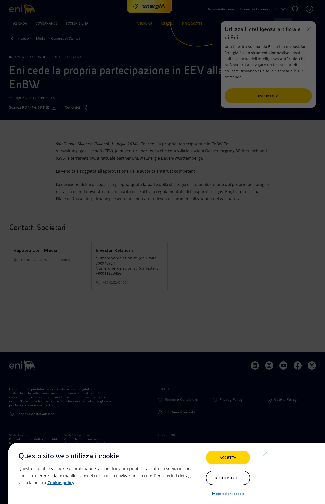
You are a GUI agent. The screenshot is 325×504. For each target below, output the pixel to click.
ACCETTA (228, 458)
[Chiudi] (265, 454)
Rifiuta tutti (228, 478)
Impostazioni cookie (228, 494)
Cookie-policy (60, 482)
